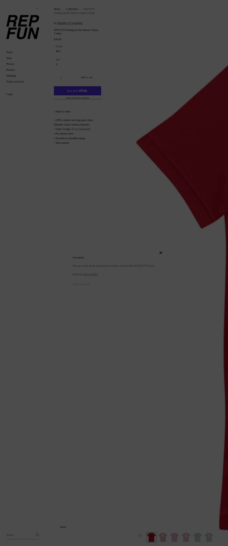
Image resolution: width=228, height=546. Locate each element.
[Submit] (153, 285)
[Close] (161, 253)
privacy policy (90, 274)
